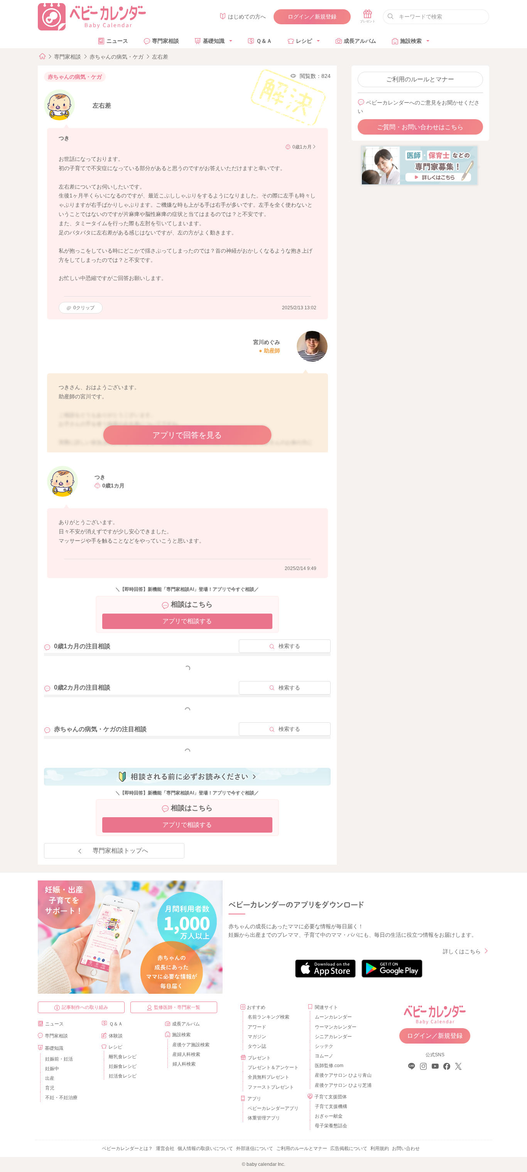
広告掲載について (348, 1148)
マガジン (257, 1036)
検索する (289, 646)
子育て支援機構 (331, 1106)
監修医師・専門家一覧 (177, 1007)
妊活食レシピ (123, 1076)
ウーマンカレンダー (335, 1027)
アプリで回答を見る (187, 435)
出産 (49, 1078)
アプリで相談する (187, 621)
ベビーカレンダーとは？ (127, 1148)
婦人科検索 (184, 1064)
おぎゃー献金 (329, 1116)
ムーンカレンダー (333, 1017)
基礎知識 (214, 41)
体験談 (116, 1036)
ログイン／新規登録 (312, 16)
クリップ (84, 307)
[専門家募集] (419, 165)
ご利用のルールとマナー (420, 79)
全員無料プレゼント (268, 1077)
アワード (257, 1027)
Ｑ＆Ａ (264, 41)
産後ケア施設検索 (190, 1044)
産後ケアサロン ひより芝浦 (342, 1085)
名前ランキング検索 (268, 1017)
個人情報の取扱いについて (205, 1148)
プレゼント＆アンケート (273, 1067)
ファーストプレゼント (271, 1087)
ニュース (117, 41)
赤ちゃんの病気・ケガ (117, 57)
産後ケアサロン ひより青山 (342, 1075)
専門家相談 (165, 41)
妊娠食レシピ (123, 1066)
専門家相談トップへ (120, 850)
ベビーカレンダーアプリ (273, 1108)
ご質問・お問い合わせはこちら (420, 127)
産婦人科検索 (186, 1054)
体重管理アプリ (264, 1118)
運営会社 (165, 1148)
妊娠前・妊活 (59, 1059)
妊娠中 (52, 1068)
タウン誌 (257, 1046)
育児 (49, 1088)
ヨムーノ (324, 1056)
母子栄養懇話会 (331, 1125)
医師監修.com (329, 1065)
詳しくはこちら (462, 951)
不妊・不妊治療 (61, 1097)
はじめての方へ (247, 16)
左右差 (160, 57)
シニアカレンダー (333, 1036)
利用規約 (379, 1148)
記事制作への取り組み (85, 1007)
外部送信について (254, 1148)
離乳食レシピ (123, 1056)
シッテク (324, 1046)
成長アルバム (360, 41)
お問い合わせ (406, 1148)
